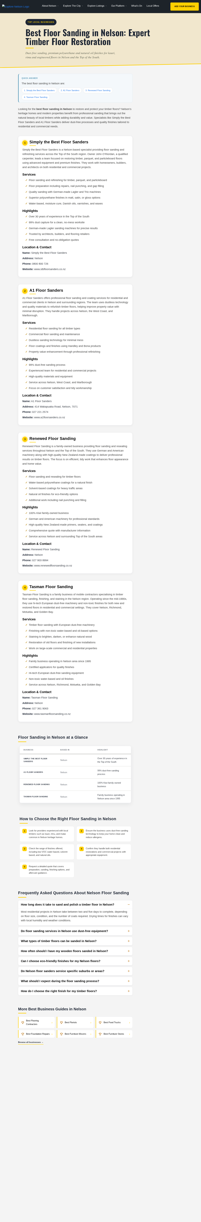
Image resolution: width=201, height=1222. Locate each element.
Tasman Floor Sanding (36, 797)
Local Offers (153, 6)
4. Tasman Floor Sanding (35, 97)
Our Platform (117, 6)
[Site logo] (16, 6)
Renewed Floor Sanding (37, 784)
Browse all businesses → (30, 1042)
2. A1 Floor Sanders (70, 90)
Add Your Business (184, 6)
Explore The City (72, 6)
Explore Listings (96, 6)
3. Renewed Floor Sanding (97, 90)
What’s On (136, 6)
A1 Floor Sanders (33, 772)
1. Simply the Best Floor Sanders (39, 90)
